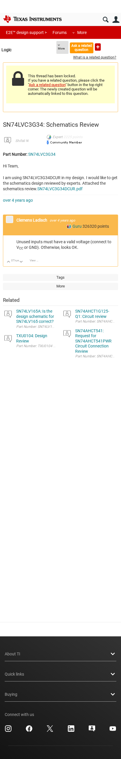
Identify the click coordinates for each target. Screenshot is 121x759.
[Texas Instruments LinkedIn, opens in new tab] (71, 730)
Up (8, 262)
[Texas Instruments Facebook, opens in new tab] (29, 730)
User (116, 20)
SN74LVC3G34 (42, 154)
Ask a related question (81, 48)
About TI (12, 654)
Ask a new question (98, 47)
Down (21, 262)
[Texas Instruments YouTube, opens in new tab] (112, 730)
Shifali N (21, 141)
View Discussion (36, 260)
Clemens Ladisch (32, 220)
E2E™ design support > (26, 32)
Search (105, 20)
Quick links (14, 674)
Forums (60, 32)
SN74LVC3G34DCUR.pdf (60, 188)
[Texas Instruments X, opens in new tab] (49, 730)
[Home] (32, 19)
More (82, 32)
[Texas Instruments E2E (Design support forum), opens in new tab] (91, 730)
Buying (11, 694)
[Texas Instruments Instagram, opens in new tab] (8, 730)
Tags (60, 277)
